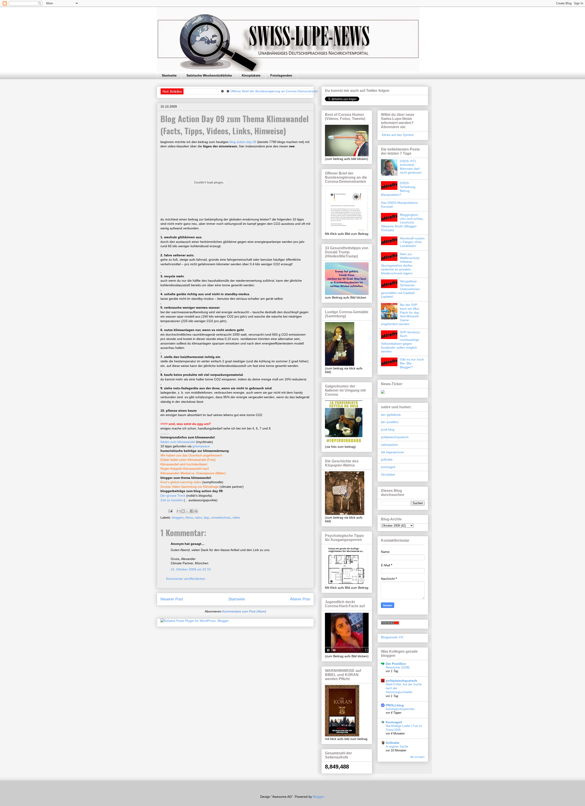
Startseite (169, 75)
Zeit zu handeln (172, 500)
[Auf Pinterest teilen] (196, 511)
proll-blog (387, 429)
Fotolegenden (281, 75)
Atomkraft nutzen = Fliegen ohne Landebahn (412, 242)
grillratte (387, 459)
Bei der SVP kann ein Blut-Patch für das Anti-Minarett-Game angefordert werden (400, 314)
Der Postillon (396, 663)
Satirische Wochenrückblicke (209, 75)
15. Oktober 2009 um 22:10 (191, 569)
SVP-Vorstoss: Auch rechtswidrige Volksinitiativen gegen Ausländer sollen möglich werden (400, 341)
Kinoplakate (251, 75)
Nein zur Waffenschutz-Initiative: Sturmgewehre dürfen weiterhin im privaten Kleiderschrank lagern (400, 263)
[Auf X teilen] (187, 511)
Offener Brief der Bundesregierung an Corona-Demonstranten (253, 91)
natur (198, 517)
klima (189, 517)
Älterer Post (300, 599)
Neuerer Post (171, 599)
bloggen (177, 517)
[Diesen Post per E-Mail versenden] (178, 511)
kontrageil (388, 467)
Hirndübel (388, 474)
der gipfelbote (391, 414)
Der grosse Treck (172, 495)
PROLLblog (395, 705)
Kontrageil (394, 722)
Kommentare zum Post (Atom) (244, 611)
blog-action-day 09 (243, 142)
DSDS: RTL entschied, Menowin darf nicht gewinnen (411, 166)
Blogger (318, 796)
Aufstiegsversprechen (400, 709)
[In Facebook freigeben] (191, 511)
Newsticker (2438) (398, 667)
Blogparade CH (392, 637)
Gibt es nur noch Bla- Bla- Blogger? (412, 363)
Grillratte (392, 743)
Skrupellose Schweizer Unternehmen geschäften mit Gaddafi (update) (400, 288)
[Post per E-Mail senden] (170, 511)
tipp (206, 517)
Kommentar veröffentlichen (185, 579)
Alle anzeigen (417, 757)
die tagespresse (392, 452)
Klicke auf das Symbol (397, 135)
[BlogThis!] (183, 511)
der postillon (390, 422)
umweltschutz (221, 517)
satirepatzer (389, 444)
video (236, 517)
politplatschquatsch (395, 437)
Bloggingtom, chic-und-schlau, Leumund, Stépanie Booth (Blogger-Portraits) (402, 222)
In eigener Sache (397, 746)
